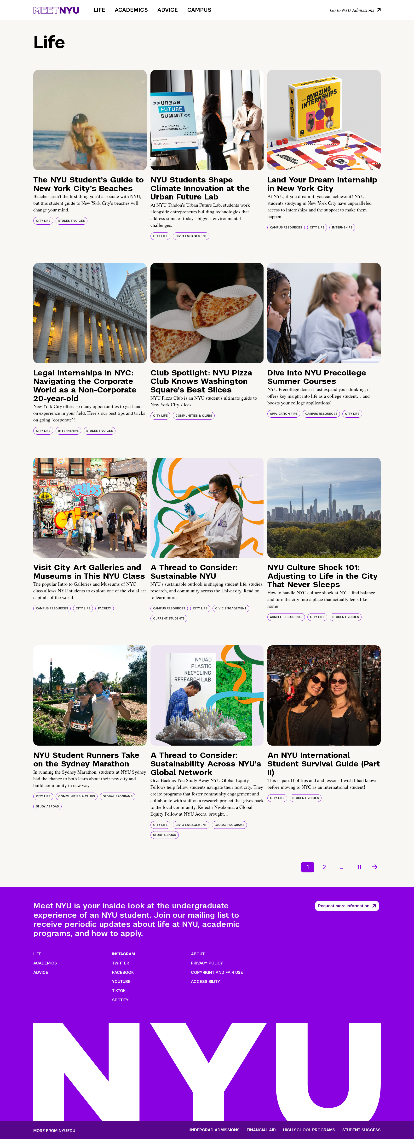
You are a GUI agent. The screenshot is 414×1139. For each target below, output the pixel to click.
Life (99, 10)
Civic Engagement (191, 236)
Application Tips (284, 414)
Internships (342, 227)
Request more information (343, 905)
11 (359, 867)
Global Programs (117, 796)
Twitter (120, 963)
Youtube (121, 981)
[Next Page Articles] (375, 866)
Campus (199, 10)
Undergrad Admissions (214, 1130)
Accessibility (205, 981)
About (198, 954)
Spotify (120, 1000)
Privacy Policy (207, 963)
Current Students (168, 618)
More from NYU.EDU (54, 1130)
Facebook (123, 972)
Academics (131, 10)
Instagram (123, 954)
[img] (90, 120)
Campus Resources (286, 227)
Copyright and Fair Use (217, 972)
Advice (167, 10)
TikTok (119, 990)
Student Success (361, 1130)
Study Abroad (47, 806)
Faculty (104, 608)
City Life (43, 221)
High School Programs (309, 1130)
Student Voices (71, 221)
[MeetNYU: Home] (56, 9)
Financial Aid (261, 1130)
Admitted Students (286, 617)
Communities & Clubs (193, 416)
